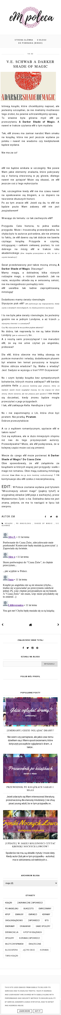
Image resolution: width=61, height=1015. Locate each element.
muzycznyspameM (14, 944)
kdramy (46, 914)
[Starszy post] (58, 624)
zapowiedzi (34, 920)
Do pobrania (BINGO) (30, 43)
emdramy (10, 926)
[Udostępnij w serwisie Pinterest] (56, 517)
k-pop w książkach (32, 932)
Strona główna (24, 40)
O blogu (42, 40)
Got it (38, 1011)
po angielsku (24, 523)
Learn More (24, 1011)
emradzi (33, 914)
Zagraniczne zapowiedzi (30, 903)
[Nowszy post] (3, 624)
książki (9, 523)
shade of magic (44, 523)
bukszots (29, 908)
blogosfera (11, 950)
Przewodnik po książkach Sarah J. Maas (30, 788)
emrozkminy (45, 908)
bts (46, 920)
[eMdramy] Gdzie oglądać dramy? (30, 730)
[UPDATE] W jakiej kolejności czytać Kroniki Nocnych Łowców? (30, 845)
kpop (7, 914)
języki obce (29, 950)
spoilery (9, 938)
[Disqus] (30, 572)
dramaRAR (25, 926)
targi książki (11, 956)
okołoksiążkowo (14, 920)
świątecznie (35, 944)
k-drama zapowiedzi (29, 938)
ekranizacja (11, 932)
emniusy (19, 914)
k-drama (44, 950)
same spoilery (43, 926)
